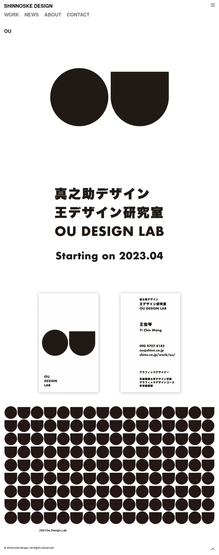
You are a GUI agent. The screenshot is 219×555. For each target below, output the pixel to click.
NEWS (31, 14)
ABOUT (52, 14)
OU (7, 30)
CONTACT (78, 14)
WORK (11, 14)
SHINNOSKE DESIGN (28, 6)
